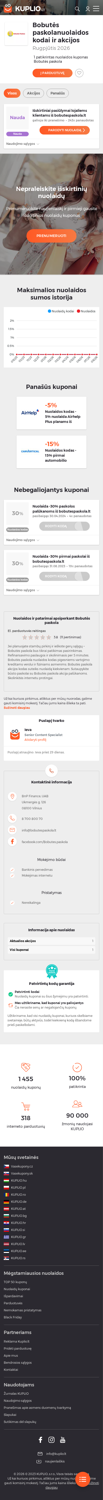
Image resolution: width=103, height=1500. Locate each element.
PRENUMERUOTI (51, 236)
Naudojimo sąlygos (21, 144)
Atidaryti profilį (35, 740)
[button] (61, 311)
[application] (51, 337)
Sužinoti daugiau (17, 708)
